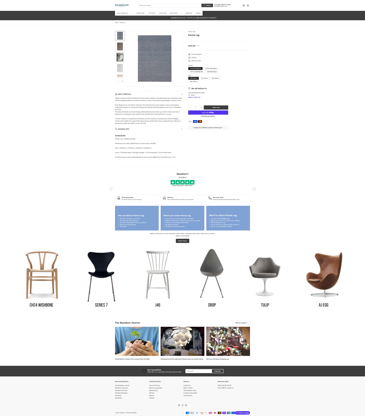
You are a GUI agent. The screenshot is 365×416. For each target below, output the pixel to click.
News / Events (188, 388)
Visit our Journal (240, 323)
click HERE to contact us (226, 388)
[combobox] (175, 5)
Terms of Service (154, 385)
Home (116, 22)
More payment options (208, 116)
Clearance (118, 395)
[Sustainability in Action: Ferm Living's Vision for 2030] (137, 341)
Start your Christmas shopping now (217, 359)
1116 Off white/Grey (195, 68)
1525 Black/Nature (212, 71)
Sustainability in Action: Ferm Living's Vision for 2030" (132, 359)
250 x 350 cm (193, 81)
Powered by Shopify (131, 412)
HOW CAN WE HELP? (224, 385)
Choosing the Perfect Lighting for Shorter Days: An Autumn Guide (182, 359)
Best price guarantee (155, 388)
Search (208, 5)
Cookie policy (187, 395)
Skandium (122, 412)
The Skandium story (189, 390)
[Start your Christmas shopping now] (228, 341)
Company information (190, 393)
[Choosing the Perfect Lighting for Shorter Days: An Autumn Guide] (182, 341)
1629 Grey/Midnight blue (196, 71)
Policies (151, 398)
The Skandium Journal (122, 385)
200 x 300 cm (215, 78)
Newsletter (118, 398)
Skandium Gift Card (121, 390)
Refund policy (153, 390)
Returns (151, 395)
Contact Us (187, 385)
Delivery (151, 393)
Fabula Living (191, 31)
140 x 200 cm (193, 78)
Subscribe (217, 371)
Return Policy (182, 241)
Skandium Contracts (121, 388)
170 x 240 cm (204, 78)
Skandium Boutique (121, 393)
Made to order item (194, 97)
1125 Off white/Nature (211, 68)
